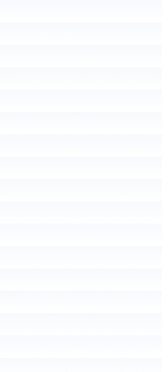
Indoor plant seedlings (105, 68)
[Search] (147, 45)
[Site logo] (81, 25)
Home (19, 68)
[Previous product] (11, 96)
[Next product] (30, 96)
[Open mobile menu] (9, 26)
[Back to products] (21, 96)
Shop (50, 68)
